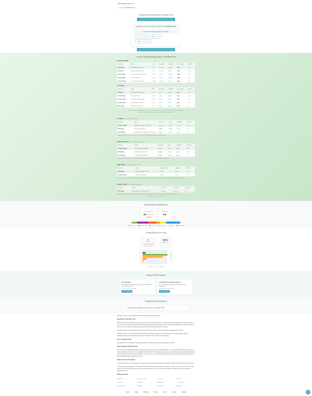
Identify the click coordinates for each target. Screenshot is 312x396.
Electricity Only (142, 37)
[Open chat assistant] (308, 392)
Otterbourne (160, 382)
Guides (136, 392)
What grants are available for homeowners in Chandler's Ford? (146, 307)
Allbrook (179, 379)
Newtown (120, 382)
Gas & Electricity (143, 41)
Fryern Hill (120, 379)
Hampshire (121, 7)
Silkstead (179, 386)
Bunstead (140, 386)
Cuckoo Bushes (141, 379)
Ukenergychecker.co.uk (127, 3)
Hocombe (160, 379)
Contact (174, 392)
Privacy (156, 392)
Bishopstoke (120, 386)
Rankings (146, 392)
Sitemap (183, 392)
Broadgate (160, 386)
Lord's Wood (180, 382)
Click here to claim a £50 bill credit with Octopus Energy (156, 19)
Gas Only (156, 37)
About (127, 392)
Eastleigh (139, 382)
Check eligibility (127, 291)
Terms (165, 392)
